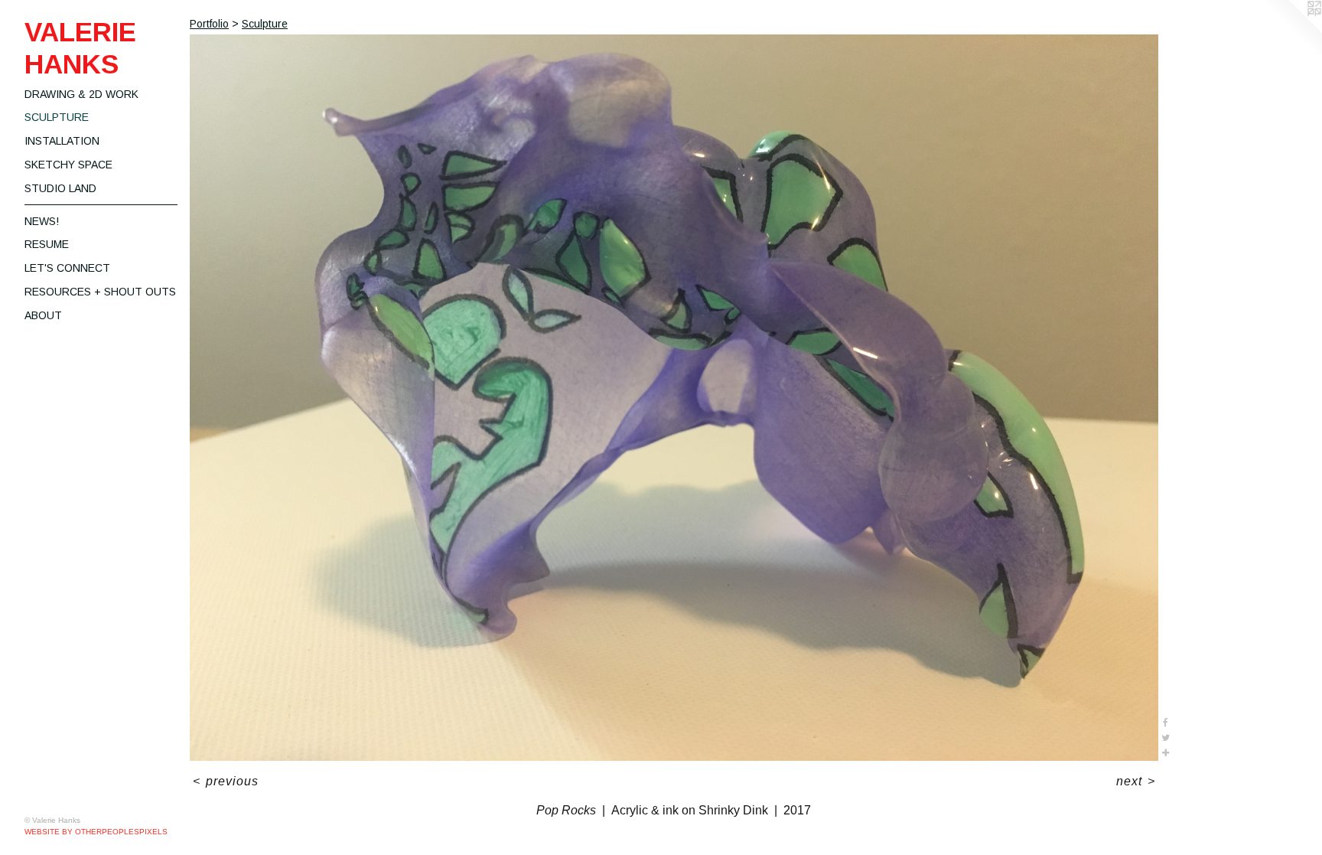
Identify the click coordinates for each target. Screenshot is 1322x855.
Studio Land (60, 188)
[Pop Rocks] (674, 397)
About (43, 315)
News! (41, 221)
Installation (61, 141)
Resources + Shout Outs (100, 292)
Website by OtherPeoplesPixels (96, 831)
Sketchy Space (68, 164)
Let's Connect (67, 268)
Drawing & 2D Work (81, 94)
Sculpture (56, 117)
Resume (46, 244)
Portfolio (209, 24)
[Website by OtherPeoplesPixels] (1291, 30)
